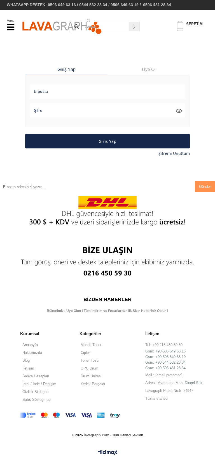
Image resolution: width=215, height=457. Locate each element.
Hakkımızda (32, 353)
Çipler (85, 353)
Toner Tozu (90, 360)
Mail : (164, 375)
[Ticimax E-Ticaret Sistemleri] (108, 453)
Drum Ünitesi (91, 376)
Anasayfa (30, 345)
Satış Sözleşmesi (36, 399)
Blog (26, 360)
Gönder (205, 186)
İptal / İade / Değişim (39, 384)
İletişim (28, 368)
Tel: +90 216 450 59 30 (164, 345)
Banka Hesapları (35, 376)
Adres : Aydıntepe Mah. (165, 383)
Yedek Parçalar (93, 384)
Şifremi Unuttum (174, 153)
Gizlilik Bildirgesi (35, 392)
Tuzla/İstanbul (156, 398)
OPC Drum (89, 368)
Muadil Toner (91, 345)
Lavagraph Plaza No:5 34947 (169, 391)
